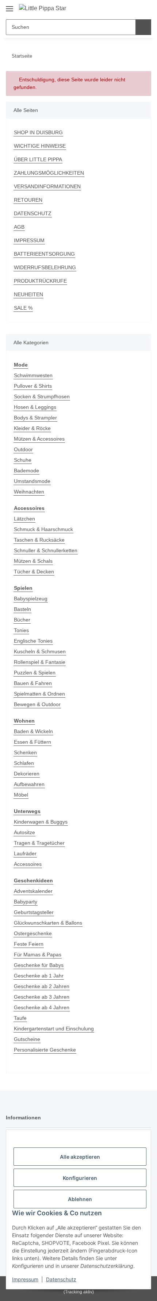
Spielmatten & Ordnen (39, 694)
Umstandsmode (32, 481)
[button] (122, 8)
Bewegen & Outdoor (37, 704)
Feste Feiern (28, 944)
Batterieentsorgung (44, 254)
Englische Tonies (33, 641)
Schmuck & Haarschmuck (43, 529)
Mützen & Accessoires (39, 439)
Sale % (23, 308)
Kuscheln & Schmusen (40, 651)
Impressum (25, 1279)
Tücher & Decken (34, 571)
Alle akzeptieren (80, 1157)
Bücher (22, 620)
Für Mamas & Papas (37, 954)
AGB (19, 227)
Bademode (26, 470)
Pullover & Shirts (33, 386)
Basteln (22, 609)
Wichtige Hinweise (40, 146)
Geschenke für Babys (39, 965)
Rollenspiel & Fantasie (39, 662)
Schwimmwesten (33, 375)
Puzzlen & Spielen (34, 672)
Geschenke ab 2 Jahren (41, 986)
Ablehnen (80, 1199)
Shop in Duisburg (38, 132)
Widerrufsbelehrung (45, 267)
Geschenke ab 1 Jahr (39, 976)
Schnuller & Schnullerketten (45, 550)
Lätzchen (24, 519)
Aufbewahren (29, 784)
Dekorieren (26, 774)
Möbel (21, 795)
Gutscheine (27, 1039)
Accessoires (28, 864)
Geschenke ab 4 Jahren (41, 1007)
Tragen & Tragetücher (39, 843)
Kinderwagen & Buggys (41, 822)
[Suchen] (143, 27)
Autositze (24, 832)
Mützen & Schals (33, 561)
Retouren (28, 200)
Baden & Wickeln (33, 731)
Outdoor (23, 449)
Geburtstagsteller (34, 912)
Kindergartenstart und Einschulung (54, 1028)
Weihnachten (29, 492)
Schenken (25, 752)
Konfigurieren (80, 1178)
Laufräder (25, 853)
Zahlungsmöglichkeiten (49, 173)
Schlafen (24, 763)
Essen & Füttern (32, 742)
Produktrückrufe (40, 281)
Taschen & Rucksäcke (39, 540)
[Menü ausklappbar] (9, 6)
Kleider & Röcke (32, 428)
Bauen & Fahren (33, 683)
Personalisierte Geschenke (45, 1050)
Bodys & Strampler (35, 418)
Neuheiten (28, 294)
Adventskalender (33, 891)
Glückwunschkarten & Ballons (48, 923)
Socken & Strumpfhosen (42, 396)
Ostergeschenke (33, 933)
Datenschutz (61, 1279)
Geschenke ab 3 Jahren (41, 997)
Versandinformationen (47, 186)
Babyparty (25, 902)
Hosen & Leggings (35, 407)
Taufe (20, 1018)
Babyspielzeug (30, 598)
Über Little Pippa (38, 159)
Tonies (21, 630)
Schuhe (22, 460)
